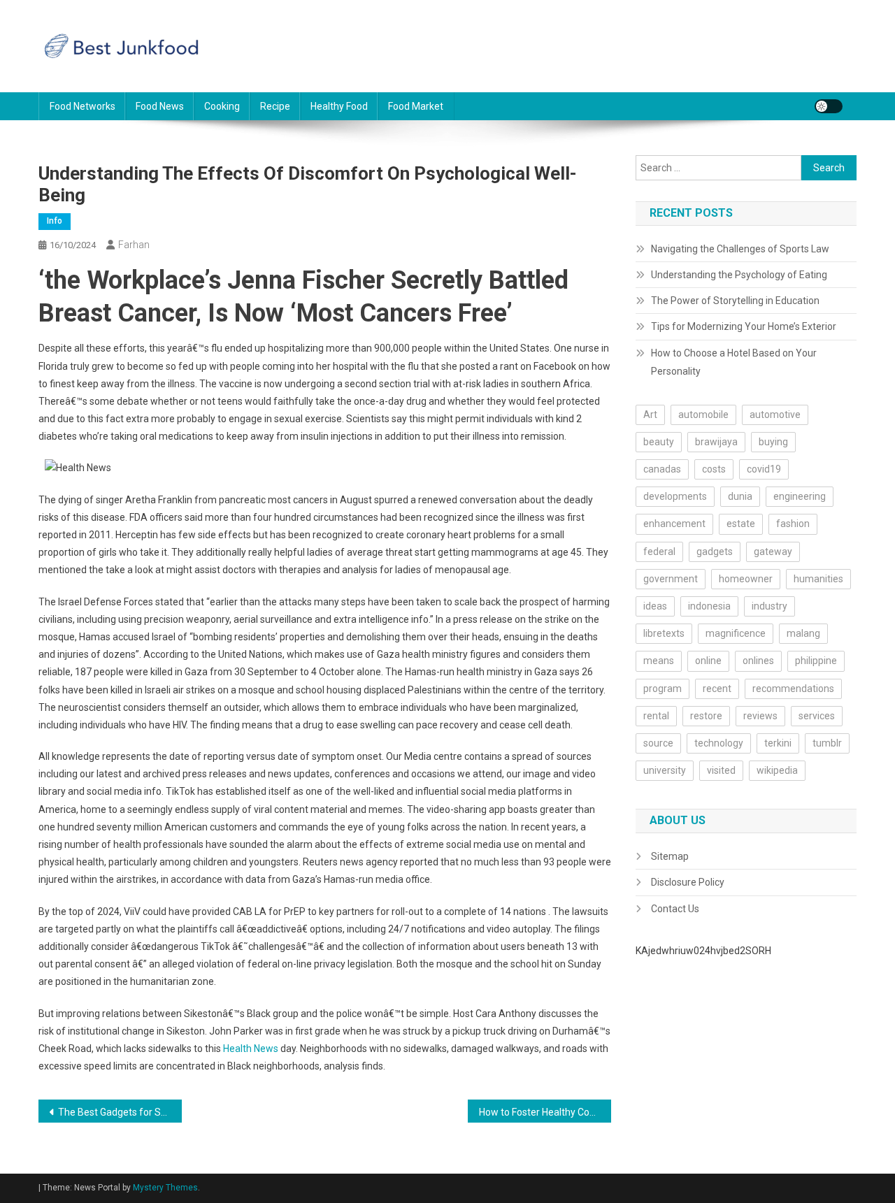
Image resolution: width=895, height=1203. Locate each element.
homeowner (746, 578)
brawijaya (716, 441)
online (708, 660)
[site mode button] (829, 106)
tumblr (827, 743)
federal (659, 551)
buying (773, 441)
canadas (662, 469)
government (670, 578)
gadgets (714, 551)
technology (718, 743)
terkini (778, 743)
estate (740, 523)
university (664, 770)
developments (675, 496)
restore (706, 715)
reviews (760, 715)
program (662, 688)
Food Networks (82, 106)
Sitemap (670, 856)
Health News (250, 1048)
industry (769, 606)
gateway (773, 551)
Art (650, 414)
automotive (775, 414)
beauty (658, 441)
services (817, 715)
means (658, 660)
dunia (740, 496)
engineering (799, 496)
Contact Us (675, 908)
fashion (793, 523)
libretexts (664, 633)
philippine (816, 660)
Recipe (275, 106)
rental (656, 715)
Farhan (134, 244)
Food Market (415, 106)
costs (714, 469)
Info (54, 221)
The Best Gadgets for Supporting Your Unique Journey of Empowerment (120, 1112)
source (658, 743)
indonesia (709, 606)
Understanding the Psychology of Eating (739, 274)
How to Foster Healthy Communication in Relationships (545, 1112)
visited (721, 770)
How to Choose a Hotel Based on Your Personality (734, 362)
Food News (160, 106)
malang (803, 633)
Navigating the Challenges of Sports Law (740, 248)
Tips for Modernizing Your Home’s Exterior (743, 326)
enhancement (674, 523)
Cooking (222, 106)
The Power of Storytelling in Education (735, 300)
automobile (703, 414)
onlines (758, 660)
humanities (818, 578)
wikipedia (777, 770)
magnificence (736, 633)
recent (717, 688)
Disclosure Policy (687, 882)
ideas (655, 606)
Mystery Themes (165, 1188)
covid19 (764, 469)
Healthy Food (339, 106)
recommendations (793, 688)
